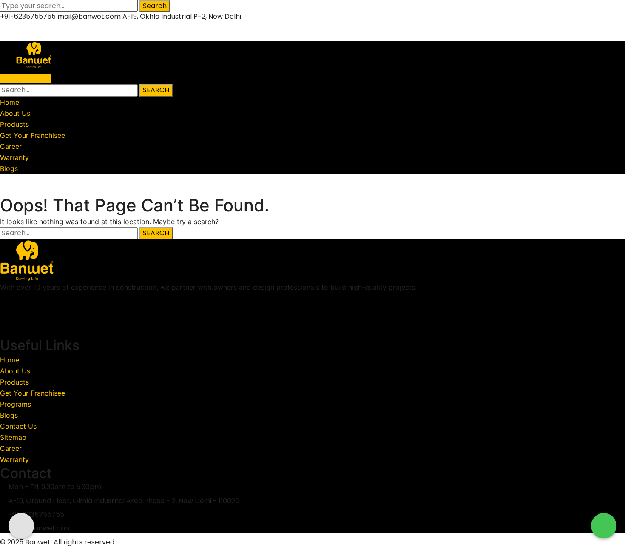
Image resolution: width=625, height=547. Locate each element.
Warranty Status (25, 78)
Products (14, 382)
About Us (15, 371)
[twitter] (4, 298)
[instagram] (4, 331)
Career (11, 448)
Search (155, 6)
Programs (15, 404)
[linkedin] (4, 320)
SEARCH (156, 90)
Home (9, 189)
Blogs (9, 415)
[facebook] (4, 309)
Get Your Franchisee (32, 393)
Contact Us (18, 426)
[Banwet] (32, 54)
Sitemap (13, 437)
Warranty (14, 459)
